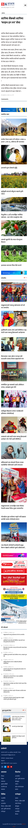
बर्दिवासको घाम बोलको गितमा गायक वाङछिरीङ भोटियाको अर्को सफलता (12, 464)
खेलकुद (17, 782)
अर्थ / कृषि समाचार (20, 779)
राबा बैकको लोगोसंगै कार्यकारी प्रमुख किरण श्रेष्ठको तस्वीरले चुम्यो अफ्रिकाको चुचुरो (13, 548)
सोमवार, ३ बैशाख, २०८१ (9, 667)
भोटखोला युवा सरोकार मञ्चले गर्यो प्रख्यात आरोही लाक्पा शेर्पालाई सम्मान (13, 518)
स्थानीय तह (4, 787)
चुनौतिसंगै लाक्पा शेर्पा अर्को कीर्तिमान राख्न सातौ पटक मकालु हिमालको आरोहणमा (13, 331)
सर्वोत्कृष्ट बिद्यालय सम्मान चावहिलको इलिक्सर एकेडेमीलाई (12, 412)
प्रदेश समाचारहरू (19, 787)
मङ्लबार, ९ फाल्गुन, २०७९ (9, 681)
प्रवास (16, 789)
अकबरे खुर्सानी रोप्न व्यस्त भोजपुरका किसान (11, 241)
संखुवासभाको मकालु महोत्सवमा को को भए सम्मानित (13, 306)
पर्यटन (16, 784)
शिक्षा (2, 779)
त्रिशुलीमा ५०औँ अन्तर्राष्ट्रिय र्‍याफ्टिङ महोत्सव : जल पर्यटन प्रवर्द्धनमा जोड (12, 216)
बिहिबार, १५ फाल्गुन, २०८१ (9, 633)
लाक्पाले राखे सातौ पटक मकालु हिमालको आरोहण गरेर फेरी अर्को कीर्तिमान (13, 438)
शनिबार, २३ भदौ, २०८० (9, 653)
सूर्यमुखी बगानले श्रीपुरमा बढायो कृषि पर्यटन (12, 193)
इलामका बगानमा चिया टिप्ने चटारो (11, 265)
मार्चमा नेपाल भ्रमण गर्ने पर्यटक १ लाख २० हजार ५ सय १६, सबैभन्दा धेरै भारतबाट (13, 141)
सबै (24, 278)
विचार (2, 776)
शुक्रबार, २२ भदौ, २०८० (9, 696)
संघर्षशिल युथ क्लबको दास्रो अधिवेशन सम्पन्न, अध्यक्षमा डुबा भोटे (12, 386)
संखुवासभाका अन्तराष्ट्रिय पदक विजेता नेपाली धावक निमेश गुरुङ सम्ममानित (12, 507)
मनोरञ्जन (3, 812)
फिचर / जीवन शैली (6, 806)
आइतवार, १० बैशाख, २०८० (10, 646)
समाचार (3, 782)
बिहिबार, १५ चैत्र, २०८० (9, 638)
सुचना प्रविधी (4, 784)
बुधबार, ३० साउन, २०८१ (9, 660)
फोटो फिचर (18, 804)
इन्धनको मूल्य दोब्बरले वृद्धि (9, 168)
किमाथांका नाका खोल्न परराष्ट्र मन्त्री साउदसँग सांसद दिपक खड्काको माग (12, 357)
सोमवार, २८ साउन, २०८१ (9, 689)
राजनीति (3, 798)
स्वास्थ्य (3, 789)
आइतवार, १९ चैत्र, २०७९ (9, 674)
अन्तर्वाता (17, 776)
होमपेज (3, 13)
